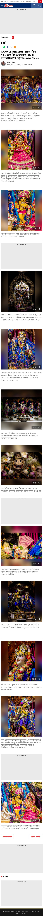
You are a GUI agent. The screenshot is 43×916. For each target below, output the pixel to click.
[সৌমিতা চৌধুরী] (3, 63)
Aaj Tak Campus (14, 1)
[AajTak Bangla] (8, 5)
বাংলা (2, 1)
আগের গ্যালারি (7, 837)
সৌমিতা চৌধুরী (11, 62)
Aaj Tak (6, 1)
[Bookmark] (15, 47)
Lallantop (29, 1)
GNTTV (23, 1)
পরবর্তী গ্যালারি (35, 837)
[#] (4, 47)
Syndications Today (21, 913)
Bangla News (5, 37)
